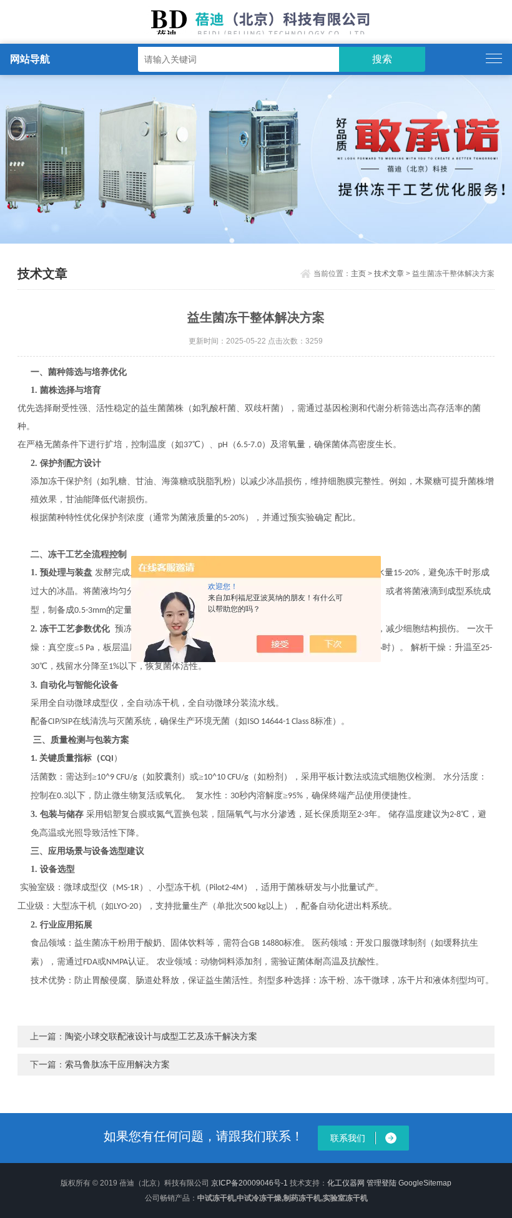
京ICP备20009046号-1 (249, 1183)
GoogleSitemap (424, 1183)
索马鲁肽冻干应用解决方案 (117, 1064)
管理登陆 (381, 1183)
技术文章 (389, 273)
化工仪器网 (346, 1183)
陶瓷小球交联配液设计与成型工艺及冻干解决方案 (161, 1036)
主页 (358, 273)
